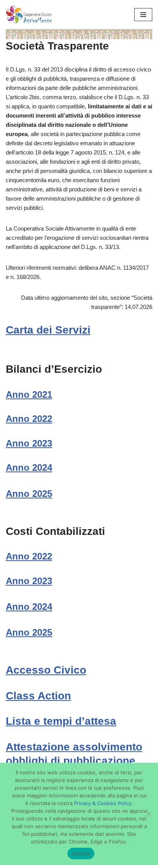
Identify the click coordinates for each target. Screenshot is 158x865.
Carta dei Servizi (48, 330)
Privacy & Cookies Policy (103, 803)
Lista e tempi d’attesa (61, 721)
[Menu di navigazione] (143, 14)
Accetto (81, 853)
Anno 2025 (29, 493)
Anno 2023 (29, 443)
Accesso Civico (46, 670)
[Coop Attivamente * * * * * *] (29, 14)
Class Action (38, 696)
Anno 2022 (29, 418)
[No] (148, 814)
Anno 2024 (29, 467)
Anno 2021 (29, 394)
